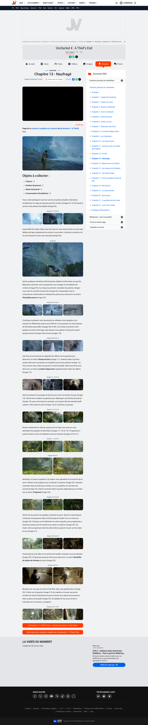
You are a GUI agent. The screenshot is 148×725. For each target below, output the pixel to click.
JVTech (60, 3)
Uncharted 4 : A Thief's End (49, 41)
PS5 (17, 8)
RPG (73, 8)
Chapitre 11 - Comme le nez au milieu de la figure (106, 147)
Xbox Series (24, 8)
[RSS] (57, 696)
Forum (120, 64)
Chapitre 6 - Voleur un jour (101, 122)
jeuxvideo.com (26, 41)
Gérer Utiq (118, 708)
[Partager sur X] (76, 56)
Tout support (70, 52)
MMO (68, 8)
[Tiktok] (62, 696)
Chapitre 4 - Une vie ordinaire (103, 112)
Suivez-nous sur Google (55, 79)
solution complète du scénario (44, 128)
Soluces (105, 64)
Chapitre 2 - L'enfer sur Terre (102, 102)
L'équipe (36, 708)
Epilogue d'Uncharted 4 (100, 210)
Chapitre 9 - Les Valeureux (102, 136)
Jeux (21, 3)
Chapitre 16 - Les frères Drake (103, 173)
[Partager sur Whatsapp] (73, 56)
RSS (85, 712)
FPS (77, 8)
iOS (55, 8)
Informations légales (49, 708)
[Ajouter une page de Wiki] (125, 42)
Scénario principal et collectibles (102, 87)
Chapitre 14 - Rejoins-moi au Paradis (106, 163)
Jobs (91, 712)
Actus (46, 64)
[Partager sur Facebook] (70, 56)
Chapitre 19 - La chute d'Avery (103, 191)
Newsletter (78, 712)
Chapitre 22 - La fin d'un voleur (103, 205)
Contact (28, 708)
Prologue (95, 92)
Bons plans (48, 3)
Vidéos (82, 3)
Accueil (32, 64)
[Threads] (68, 696)
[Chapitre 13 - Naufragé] (32, 218)
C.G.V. (68, 708)
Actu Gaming (33, 3)
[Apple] (104, 696)
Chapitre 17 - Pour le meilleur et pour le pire (106, 179)
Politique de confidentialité (94, 708)
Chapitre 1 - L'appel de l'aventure (104, 97)
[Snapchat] (74, 696)
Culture (71, 3)
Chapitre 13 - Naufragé (101, 159)
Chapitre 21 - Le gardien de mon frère (106, 200)
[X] (40, 696)
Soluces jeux (36, 41)
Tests (60, 64)
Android (61, 8)
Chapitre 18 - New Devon (101, 186)
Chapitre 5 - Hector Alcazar (102, 117)
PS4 (40, 8)
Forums (92, 3)
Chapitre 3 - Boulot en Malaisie (103, 107)
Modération (77, 708)
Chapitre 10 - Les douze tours (103, 141)
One (44, 8)
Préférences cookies (63, 712)
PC (13, 8)
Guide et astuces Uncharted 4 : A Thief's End (72, 41)
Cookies (109, 708)
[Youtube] (51, 696)
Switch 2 (34, 8)
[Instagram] (46, 696)
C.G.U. (61, 708)
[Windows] (109, 696)
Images (89, 64)
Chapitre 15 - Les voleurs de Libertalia (106, 168)
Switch (50, 8)
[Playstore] (98, 696)
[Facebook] (35, 696)
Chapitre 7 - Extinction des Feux (104, 126)
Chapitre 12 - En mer (99, 154)
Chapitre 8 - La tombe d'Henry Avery (105, 131)
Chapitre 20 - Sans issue (101, 195)
